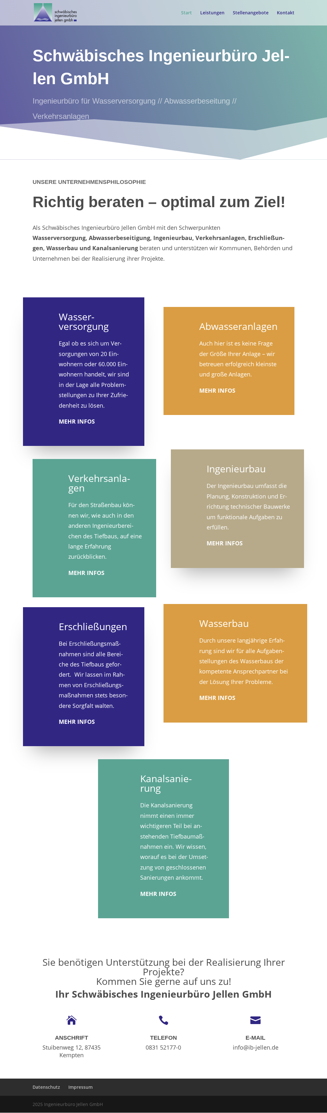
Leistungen (212, 13)
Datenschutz (46, 1087)
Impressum (80, 1087)
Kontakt (285, 13)
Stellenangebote (251, 13)
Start (186, 13)
